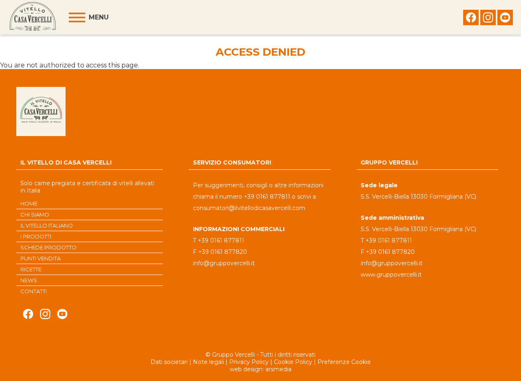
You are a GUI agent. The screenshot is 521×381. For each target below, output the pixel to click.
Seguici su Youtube (505, 19)
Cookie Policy (293, 362)
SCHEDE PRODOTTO (48, 247)
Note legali (208, 362)
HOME (28, 203)
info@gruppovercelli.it (224, 263)
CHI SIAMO (34, 214)
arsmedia (278, 369)
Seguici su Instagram (488, 19)
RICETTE (31, 269)
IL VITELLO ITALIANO (46, 225)
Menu (99, 17)
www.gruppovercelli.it (391, 274)
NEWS (28, 280)
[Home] (32, 17)
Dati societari (169, 362)
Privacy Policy (249, 362)
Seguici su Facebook (471, 19)
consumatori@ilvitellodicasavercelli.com (249, 208)
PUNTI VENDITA (40, 258)
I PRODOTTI (35, 236)
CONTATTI (33, 291)
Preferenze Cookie (344, 362)
